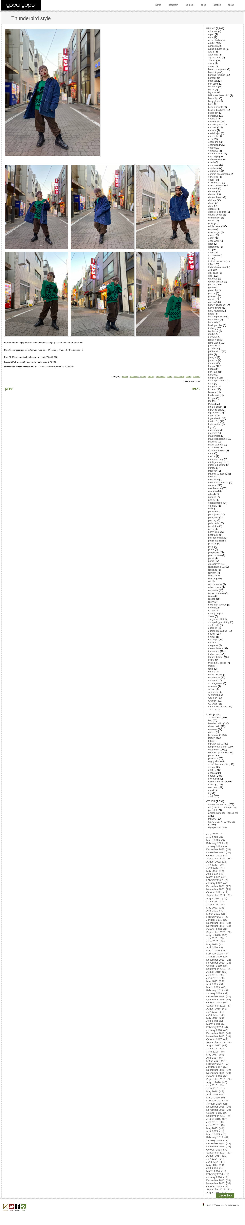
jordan (211, 363)
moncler (212, 476)
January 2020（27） (218, 956)
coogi (211, 179)
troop (211, 665)
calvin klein (214, 121)
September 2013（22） (219, 1189)
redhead (212, 575)
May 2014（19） (215, 1165)
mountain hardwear (218, 482)
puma (211, 561)
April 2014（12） (216, 1168)
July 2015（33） (215, 1122)
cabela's (212, 118)
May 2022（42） (215, 870)
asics (211, 63)
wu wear (212, 703)
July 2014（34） (215, 1158)
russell (211, 599)
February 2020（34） (218, 953)
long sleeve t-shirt (217, 746)
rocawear (213, 590)
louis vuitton (214, 424)
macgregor (214, 430)
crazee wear (214, 182)
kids (210, 741)
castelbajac (214, 133)
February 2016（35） (218, 1100)
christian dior (215, 153)
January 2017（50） (218, 1067)
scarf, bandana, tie (218, 764)
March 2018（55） (217, 1024)
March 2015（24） (217, 1134)
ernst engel (214, 232)
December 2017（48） (219, 1033)
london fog (213, 421)
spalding (212, 628)
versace (212, 680)
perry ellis (213, 532)
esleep (211, 235)
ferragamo (213, 246)
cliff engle (213, 156)
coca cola (213, 165)
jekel (210, 354)
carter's (212, 130)
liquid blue (213, 412)
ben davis (213, 83)
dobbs (211, 209)
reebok (212, 578)
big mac (212, 92)
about (231, 5)
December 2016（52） (219, 1070)
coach (211, 162)
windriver (213, 692)
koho (210, 383)
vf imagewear (215, 683)
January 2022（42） (218, 883)
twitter (11, 1207)
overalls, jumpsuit (217, 752)
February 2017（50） (218, 1063)
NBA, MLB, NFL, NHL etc (221, 821)
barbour (212, 78)
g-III (210, 270)
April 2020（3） (215, 947)
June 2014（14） (216, 1161)
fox (210, 258)
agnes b (212, 46)
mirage (212, 468)
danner (125, 376)
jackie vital (214, 339)
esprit (211, 238)
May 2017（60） (215, 1054)
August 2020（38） (217, 935)
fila (209, 249)
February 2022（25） (218, 880)
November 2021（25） (219, 889)
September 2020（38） (219, 932)
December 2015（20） (219, 1106)
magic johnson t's (217, 439)
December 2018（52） (219, 996)
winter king (214, 695)
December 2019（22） (219, 959)
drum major (214, 217)
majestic (212, 441)
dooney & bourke (217, 212)
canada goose (215, 124)
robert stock (214, 587)
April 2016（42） (216, 1094)
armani (212, 60)
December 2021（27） (219, 886)
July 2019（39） (215, 975)
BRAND (210, 28)
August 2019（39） (217, 971)
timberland (213, 651)
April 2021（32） (216, 910)
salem (211, 607)
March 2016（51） (217, 1097)
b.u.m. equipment (217, 69)
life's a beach (215, 406)
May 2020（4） (215, 944)
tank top (212, 787)
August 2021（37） (217, 898)
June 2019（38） (216, 978)
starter (211, 633)
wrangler (212, 700)
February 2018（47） (218, 1027)
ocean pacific (215, 502)
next (195, 388)
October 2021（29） (218, 892)
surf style (213, 639)
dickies (212, 200)
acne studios (215, 40)
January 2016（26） (218, 1103)
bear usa (212, 80)
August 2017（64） (217, 1045)
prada (211, 549)
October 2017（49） (218, 1039)
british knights (215, 107)
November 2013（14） (219, 1183)
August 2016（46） (217, 1082)
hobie (211, 313)
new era (212, 491)
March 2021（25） (217, 913)
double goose (215, 214)
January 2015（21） (218, 1140)
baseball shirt (215, 723)
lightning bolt (215, 409)
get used (212, 278)
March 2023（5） (216, 840)
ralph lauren (179, 376)
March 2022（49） (217, 877)
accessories (214, 717)
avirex (211, 66)
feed (23, 1207)
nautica (212, 485)
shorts (211, 775)
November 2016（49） (219, 1073)
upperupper (214, 677)
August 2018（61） (217, 1008)
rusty (211, 602)
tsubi (210, 668)
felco (210, 243)
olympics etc (215, 827)
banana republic (216, 75)
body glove (214, 101)
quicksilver (214, 564)
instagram (173, 5)
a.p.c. (211, 34)
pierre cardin (215, 540)
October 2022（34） (218, 855)
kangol (143, 376)
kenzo (211, 374)
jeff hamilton (214, 351)
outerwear (160, 376)
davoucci (213, 194)
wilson (211, 689)
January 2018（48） (218, 1030)
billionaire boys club (218, 95)
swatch (212, 642)
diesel (211, 203)
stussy (211, 636)
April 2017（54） (216, 1057)
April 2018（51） (216, 1021)
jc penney (213, 348)
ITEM (209, 714)
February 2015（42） (218, 1137)
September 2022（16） (219, 858)
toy (210, 793)
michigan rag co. (217, 462)
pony (210, 546)
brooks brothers (216, 110)
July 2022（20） (215, 864)
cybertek (212, 188)
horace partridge (217, 316)
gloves (211, 732)
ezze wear (213, 241)
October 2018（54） (218, 1002)
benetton (212, 86)
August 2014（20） (217, 1155)
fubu (210, 264)
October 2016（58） (218, 1076)
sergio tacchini (216, 619)
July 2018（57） (215, 1011)
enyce (211, 229)
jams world (214, 342)
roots (211, 596)
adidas (211, 43)
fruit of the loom (216, 261)
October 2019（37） (218, 965)
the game (213, 645)
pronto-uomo (215, 555)
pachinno (213, 511)
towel (211, 790)
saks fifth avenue (217, 604)
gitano (211, 287)
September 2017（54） (219, 1042)
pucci (211, 558)
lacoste (212, 392)
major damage (215, 444)
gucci (211, 299)
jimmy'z (212, 357)
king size (213, 377)
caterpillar (213, 136)
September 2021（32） (219, 895)
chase (211, 147)
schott (211, 610)
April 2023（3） (215, 837)
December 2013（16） (219, 1180)
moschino (213, 479)
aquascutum (214, 57)
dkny (210, 206)
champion (213, 145)
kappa (211, 369)
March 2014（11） (216, 1171)
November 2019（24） (219, 962)
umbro (211, 671)
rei (209, 581)
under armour (215, 674)
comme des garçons (219, 174)
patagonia (213, 517)
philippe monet (216, 537)
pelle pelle (213, 523)
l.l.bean (212, 389)
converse (213, 176)
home (158, 5)
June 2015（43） (216, 1125)
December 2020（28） (219, 923)
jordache (212, 360)
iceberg (212, 328)
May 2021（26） (215, 907)
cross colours (215, 185)
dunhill (211, 220)
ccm (210, 139)
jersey (211, 738)
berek (211, 89)
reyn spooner (215, 584)
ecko (210, 223)
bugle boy (213, 113)
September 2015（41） (219, 1115)
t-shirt (211, 784)
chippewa (213, 150)
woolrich (212, 698)
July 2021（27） (215, 901)
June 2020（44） (216, 941)
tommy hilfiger (215, 657)
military (151, 376)
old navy (212, 505)
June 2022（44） (216, 867)
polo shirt (213, 758)
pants (169, 376)
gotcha (211, 293)
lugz (210, 427)
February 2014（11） (218, 1174)
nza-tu (211, 500)
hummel (212, 322)
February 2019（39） (218, 990)
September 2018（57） (219, 1005)
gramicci (212, 296)
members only (215, 459)
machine (212, 433)
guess (211, 302)
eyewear (212, 729)
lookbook (189, 5)
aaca (210, 37)
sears (211, 616)
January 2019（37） (218, 993)
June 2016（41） (216, 1088)
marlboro (213, 447)
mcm (211, 453)
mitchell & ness (216, 473)
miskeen (212, 470)
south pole (213, 625)
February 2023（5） (217, 843)
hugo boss (213, 319)
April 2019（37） (216, 984)
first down (213, 255)
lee (209, 401)
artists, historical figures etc (223, 813)
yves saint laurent (217, 706)
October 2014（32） (218, 1149)
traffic (211, 660)
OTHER (210, 801)
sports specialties (217, 631)
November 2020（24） (219, 926)
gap (210, 276)
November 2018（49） (219, 999)
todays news (215, 654)
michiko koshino (216, 465)
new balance (214, 488)
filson (211, 252)
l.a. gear (212, 386)
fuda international (217, 267)
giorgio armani (215, 281)
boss (210, 104)
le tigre (212, 398)
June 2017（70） (216, 1051)
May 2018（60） (215, 1017)
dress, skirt (214, 726)
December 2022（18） (219, 849)
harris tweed (214, 308)
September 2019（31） (219, 969)
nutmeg (212, 497)
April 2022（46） (216, 873)
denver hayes (215, 197)
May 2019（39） (215, 981)
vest (210, 796)
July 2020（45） (215, 938)
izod (210, 334)
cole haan (213, 168)
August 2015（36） (217, 1119)
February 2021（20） (218, 916)
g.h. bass (213, 273)
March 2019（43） (217, 987)
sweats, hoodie (216, 781)
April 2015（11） (215, 1131)
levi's (211, 404)
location (217, 5)
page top (225, 1195)
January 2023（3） (217, 846)
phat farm (213, 535)
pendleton (213, 526)
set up (211, 767)
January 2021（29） (218, 919)
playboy (212, 543)
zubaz (211, 709)
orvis (211, 508)
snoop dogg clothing (218, 622)
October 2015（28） (218, 1113)
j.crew (211, 337)
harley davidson (216, 305)
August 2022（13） (217, 861)
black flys (213, 98)
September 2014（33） (219, 1152)
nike (210, 494)
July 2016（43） (215, 1085)
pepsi (211, 529)
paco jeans (214, 514)
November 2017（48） (219, 1036)
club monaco (215, 159)
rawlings (212, 569)
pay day (212, 520)
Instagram (5, 1207)
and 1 (211, 51)
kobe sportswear (217, 380)
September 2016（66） (219, 1079)
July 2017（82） (215, 1048)
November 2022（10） (219, 852)
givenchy (213, 290)
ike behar (213, 331)
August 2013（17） (217, 1192)
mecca (211, 456)
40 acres (212, 31)
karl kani (212, 372)
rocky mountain (216, 593)
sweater (196, 376)
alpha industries (216, 49)
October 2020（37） (218, 929)
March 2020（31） (217, 950)
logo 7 (211, 415)
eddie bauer (214, 226)
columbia (213, 171)
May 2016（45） (215, 1091)
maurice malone (216, 450)
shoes (188, 376)
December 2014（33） (219, 1143)
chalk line (213, 142)
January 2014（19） (218, 1177)
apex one (213, 54)
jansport (212, 345)
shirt (210, 770)
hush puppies (215, 325)
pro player (213, 552)
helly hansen (215, 310)
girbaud (212, 284)
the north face (215, 648)
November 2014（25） (219, 1146)
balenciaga (214, 72)
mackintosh (214, 436)
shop (203, 5)
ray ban (212, 572)
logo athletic (214, 418)
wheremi (212, 686)
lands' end (213, 395)
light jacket (214, 743)
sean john (213, 613)
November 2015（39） (219, 1109)
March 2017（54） (217, 1060)
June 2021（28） (216, 904)
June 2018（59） (216, 1014)
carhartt (212, 127)
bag (210, 720)
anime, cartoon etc (218, 804)
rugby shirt (214, 761)
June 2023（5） (215, 834)
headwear (134, 376)
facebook (17, 1207)
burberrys (213, 115)
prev (9, 388)
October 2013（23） (218, 1186)
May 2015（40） (215, 1128)
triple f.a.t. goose (217, 663)
